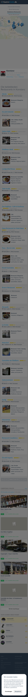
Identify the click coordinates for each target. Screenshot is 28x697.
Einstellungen (8, 691)
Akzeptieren (18, 691)
